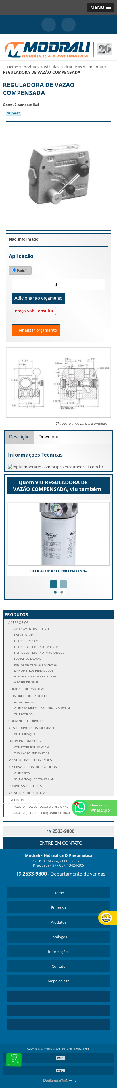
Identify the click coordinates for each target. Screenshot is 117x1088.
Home (58, 892)
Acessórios (18, 622)
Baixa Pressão (24, 702)
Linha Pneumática (24, 741)
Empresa (58, 907)
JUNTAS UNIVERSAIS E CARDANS (35, 664)
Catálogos (58, 936)
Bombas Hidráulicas (26, 689)
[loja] (14, 1060)
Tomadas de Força (25, 785)
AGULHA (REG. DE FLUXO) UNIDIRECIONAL (41, 813)
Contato (59, 966)
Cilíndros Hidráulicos (28, 696)
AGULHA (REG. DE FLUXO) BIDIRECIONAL (40, 807)
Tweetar (13, 113)
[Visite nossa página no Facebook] (58, 1024)
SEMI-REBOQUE (24, 734)
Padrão (22, 270)
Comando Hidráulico (27, 720)
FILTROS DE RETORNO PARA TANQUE (38, 653)
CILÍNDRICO (21, 773)
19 (60, 831)
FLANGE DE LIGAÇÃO (27, 659)
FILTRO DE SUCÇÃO (26, 641)
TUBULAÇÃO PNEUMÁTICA (31, 753)
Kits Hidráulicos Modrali (31, 728)
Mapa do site (59, 980)
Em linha (16, 800)
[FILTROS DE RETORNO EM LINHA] (58, 533)
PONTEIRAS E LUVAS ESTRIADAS (34, 676)
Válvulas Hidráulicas (27, 793)
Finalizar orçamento (37, 330)
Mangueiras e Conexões (30, 759)
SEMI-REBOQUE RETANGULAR (33, 779)
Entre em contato (60, 843)
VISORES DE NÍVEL (26, 682)
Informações (58, 951)
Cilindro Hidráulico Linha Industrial (41, 708)
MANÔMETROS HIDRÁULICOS (33, 670)
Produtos (16, 614)
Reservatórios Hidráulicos (32, 767)
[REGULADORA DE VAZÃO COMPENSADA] (58, 175)
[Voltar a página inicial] (58, 46)
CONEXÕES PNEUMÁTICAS (31, 747)
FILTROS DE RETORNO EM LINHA (59, 570)
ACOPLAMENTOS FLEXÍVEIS (31, 629)
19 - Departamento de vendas (60, 874)
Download (49, 437)
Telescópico (23, 714)
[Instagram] (58, 1010)
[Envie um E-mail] (68, 25)
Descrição (19, 437)
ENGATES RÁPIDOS (26, 635)
